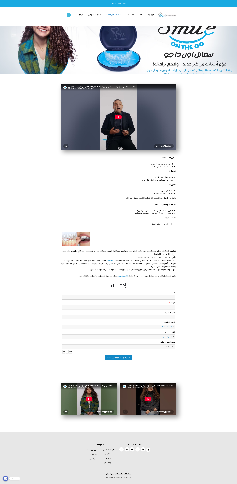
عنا (142, 14)
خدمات (132, 14)
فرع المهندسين (93, 454)
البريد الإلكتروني (169, 312)
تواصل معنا (79, 14)
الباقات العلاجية (169, 322)
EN (69, 15)
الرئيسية (151, 14)
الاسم (172, 293)
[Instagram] (127, 449)
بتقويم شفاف (123, 276)
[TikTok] (137, 449)
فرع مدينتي (108, 458)
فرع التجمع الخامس (108, 449)
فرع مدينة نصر (108, 462)
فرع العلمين (93, 459)
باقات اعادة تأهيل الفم (115, 14)
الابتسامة (109, 260)
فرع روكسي (93, 450)
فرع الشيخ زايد (108, 454)
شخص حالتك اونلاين (94, 14)
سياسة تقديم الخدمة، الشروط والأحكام (118, 474)
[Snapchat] (148, 450)
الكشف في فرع (169, 332)
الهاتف (172, 302)
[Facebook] (121, 449)
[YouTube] (132, 449)
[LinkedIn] (143, 449)
